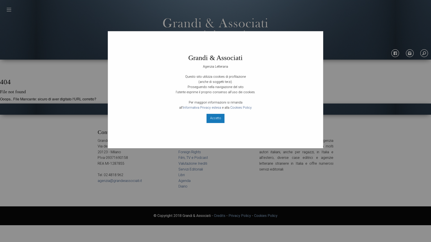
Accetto (215, 118)
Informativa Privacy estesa (202, 108)
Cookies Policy (240, 108)
